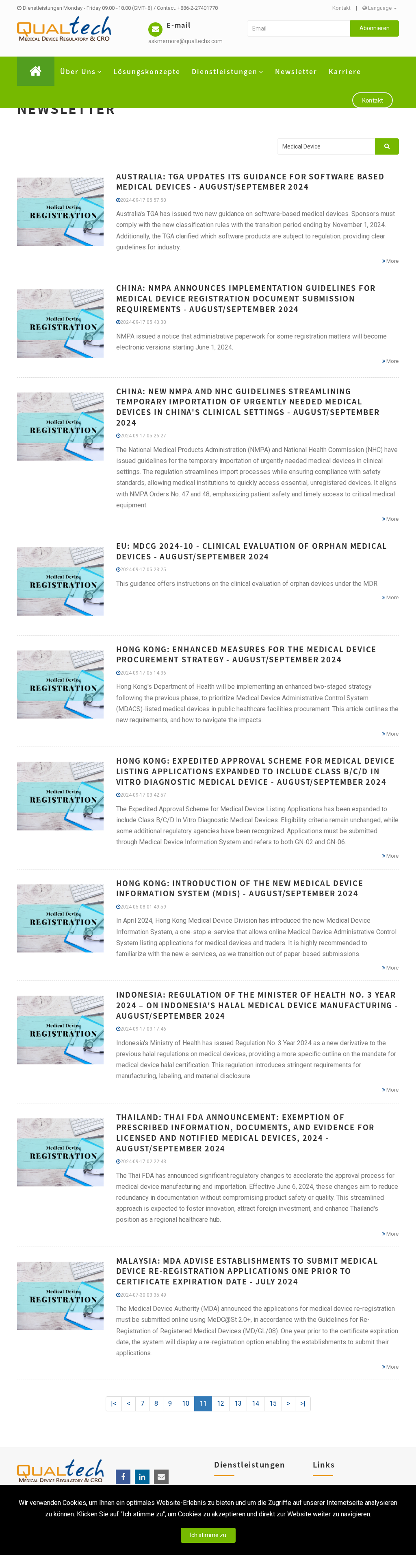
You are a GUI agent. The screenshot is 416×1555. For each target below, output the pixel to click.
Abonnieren (375, 28)
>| (303, 1403)
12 (220, 1403)
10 (185, 1403)
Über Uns (78, 71)
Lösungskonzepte (146, 71)
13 (238, 1403)
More (392, 261)
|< (114, 1403)
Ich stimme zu (208, 1535)
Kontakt (341, 8)
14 (255, 1403)
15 (273, 1403)
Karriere (345, 71)
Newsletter (296, 71)
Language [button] (380, 8)
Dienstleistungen (225, 71)
